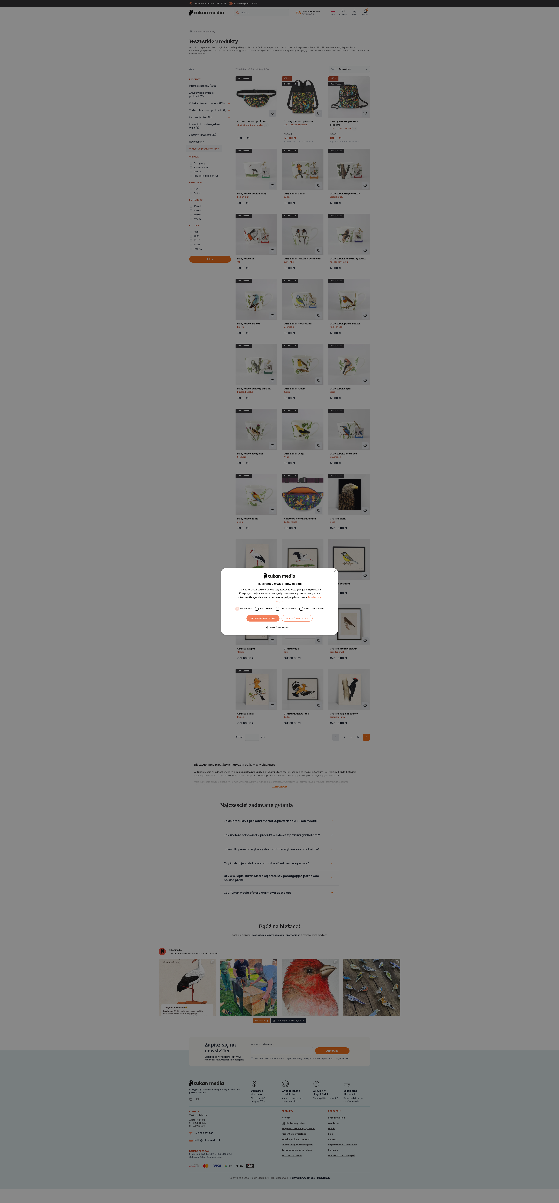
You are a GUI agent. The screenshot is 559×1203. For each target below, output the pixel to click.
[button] (279, 627)
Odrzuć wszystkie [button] (297, 618)
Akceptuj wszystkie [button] (263, 618)
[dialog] (279, 601)
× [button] (334, 571)
